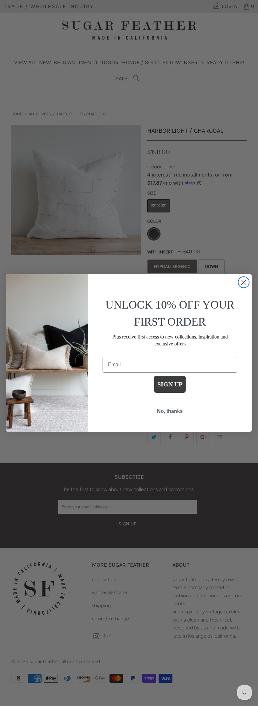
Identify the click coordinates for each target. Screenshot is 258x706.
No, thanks (170, 411)
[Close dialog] (243, 282)
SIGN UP (169, 384)
